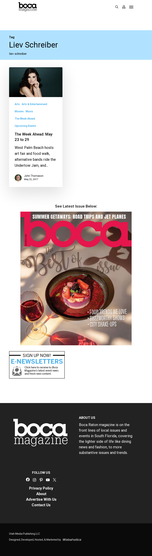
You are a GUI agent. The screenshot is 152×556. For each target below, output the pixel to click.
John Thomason (33, 175)
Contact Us (41, 505)
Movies (19, 111)
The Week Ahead (25, 118)
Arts (17, 104)
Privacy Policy (41, 488)
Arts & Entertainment (34, 104)
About (41, 494)
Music (29, 111)
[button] (131, 7)
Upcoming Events (25, 125)
